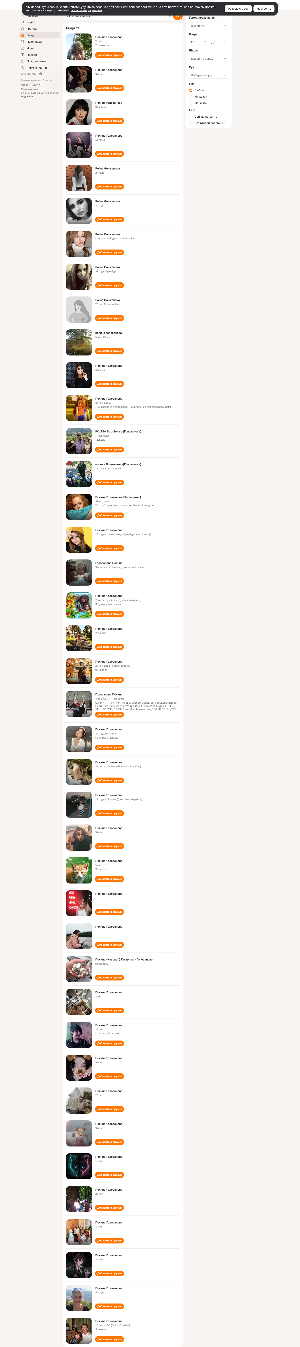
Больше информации (86, 10)
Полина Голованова (108, 37)
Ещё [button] (35, 84)
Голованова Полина (108, 563)
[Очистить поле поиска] (170, 16)
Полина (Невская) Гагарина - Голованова (124, 959)
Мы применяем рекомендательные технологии (39, 93)
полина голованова (108, 333)
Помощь (47, 80)
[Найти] (178, 16)
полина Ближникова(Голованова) (118, 464)
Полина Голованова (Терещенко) (118, 497)
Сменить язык (29, 74)
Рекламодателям (31, 80)
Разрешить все (238, 8)
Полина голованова (108, 103)
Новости (26, 84)
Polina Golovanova (107, 168)
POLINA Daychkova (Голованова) (118, 431)
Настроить (264, 8)
